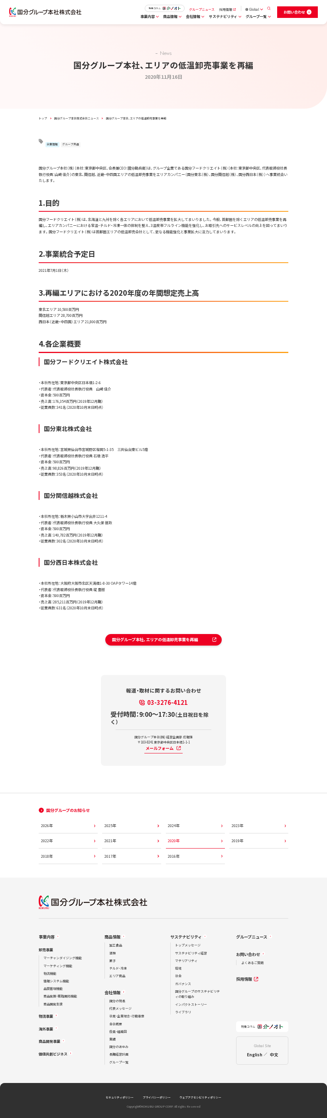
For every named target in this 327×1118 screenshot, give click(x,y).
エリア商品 (117, 976)
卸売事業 (46, 949)
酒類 (112, 953)
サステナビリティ (223, 16)
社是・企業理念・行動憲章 (126, 1016)
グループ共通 (70, 144)
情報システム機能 (56, 981)
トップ (43, 118)
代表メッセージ (120, 1008)
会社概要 (115, 1024)
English (254, 1055)
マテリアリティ (186, 960)
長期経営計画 (118, 1054)
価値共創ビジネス (53, 1054)
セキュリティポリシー (120, 1097)
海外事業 (46, 1029)
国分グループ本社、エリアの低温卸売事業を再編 (151, 639)
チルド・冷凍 (118, 968)
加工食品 (115, 945)
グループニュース (202, 9)
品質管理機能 (53, 988)
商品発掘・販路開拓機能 (60, 996)
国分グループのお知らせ (68, 810)
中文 (274, 1055)
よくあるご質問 (252, 962)
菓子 (112, 960)
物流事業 (46, 1016)
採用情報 (225, 9)
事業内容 (147, 16)
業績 (112, 1039)
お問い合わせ (248, 954)
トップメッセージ (188, 945)
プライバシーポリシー (157, 1097)
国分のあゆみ (118, 1046)
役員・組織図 (118, 1031)
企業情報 (52, 144)
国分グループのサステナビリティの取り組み (197, 994)
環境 (178, 968)
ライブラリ (183, 1012)
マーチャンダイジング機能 (62, 958)
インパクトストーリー (191, 1004)
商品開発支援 (53, 1004)
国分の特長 (117, 1001)
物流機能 (49, 973)
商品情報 (170, 16)
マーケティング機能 (57, 966)
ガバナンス (183, 983)
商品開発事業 (49, 1041)
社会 (178, 976)
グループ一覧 (256, 16)
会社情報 (193, 16)
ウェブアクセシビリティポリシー (200, 1097)
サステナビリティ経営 (191, 953)
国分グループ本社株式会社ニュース (76, 118)
